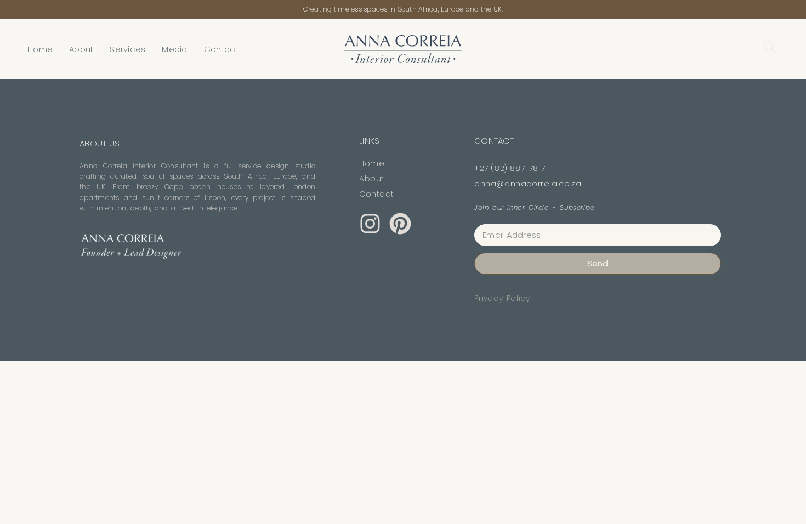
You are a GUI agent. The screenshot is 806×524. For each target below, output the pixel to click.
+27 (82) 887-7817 (509, 168)
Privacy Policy (502, 298)
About (81, 49)
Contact (221, 49)
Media (174, 49)
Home (40, 49)
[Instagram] (370, 224)
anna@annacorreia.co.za (527, 183)
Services (127, 49)
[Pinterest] (400, 224)
